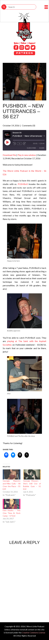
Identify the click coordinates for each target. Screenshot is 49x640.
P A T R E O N (24, 53)
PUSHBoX (23, 184)
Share (41, 148)
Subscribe (31, 148)
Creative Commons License (33, 632)
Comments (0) (28, 125)
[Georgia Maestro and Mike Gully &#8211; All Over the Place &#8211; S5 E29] (11, 474)
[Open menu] (46, 7)
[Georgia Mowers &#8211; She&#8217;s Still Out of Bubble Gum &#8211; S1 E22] (32, 474)
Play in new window (27, 155)
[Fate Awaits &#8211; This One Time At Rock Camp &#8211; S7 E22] (11, 504)
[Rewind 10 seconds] (14, 143)
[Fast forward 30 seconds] (24, 143)
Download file (9, 155)
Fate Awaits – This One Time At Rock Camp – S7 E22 (11, 513)
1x (19, 143)
